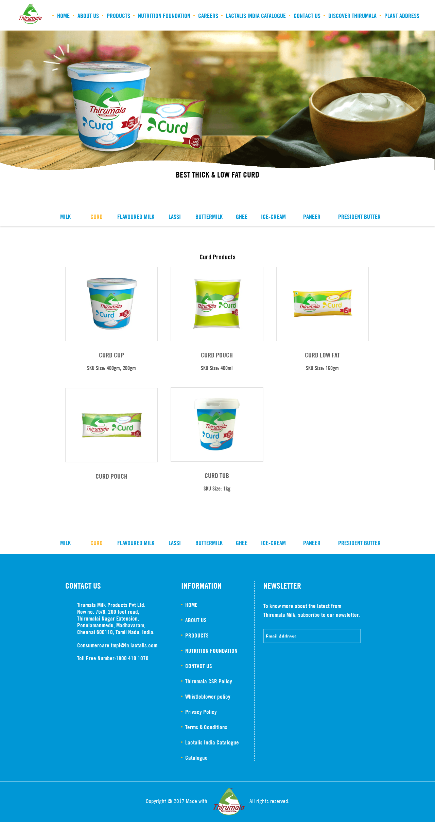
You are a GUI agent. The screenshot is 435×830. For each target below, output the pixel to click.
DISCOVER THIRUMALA (352, 15)
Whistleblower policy (207, 696)
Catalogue (196, 757)
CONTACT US (307, 15)
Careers (208, 15)
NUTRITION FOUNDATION (164, 15)
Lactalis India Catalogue (256, 15)
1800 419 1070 (132, 657)
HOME (63, 15)
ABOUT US (88, 15)
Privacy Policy (201, 711)
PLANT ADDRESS (401, 15)
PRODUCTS (118, 15)
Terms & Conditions (206, 726)
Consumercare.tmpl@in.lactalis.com (117, 645)
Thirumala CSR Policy (208, 680)
